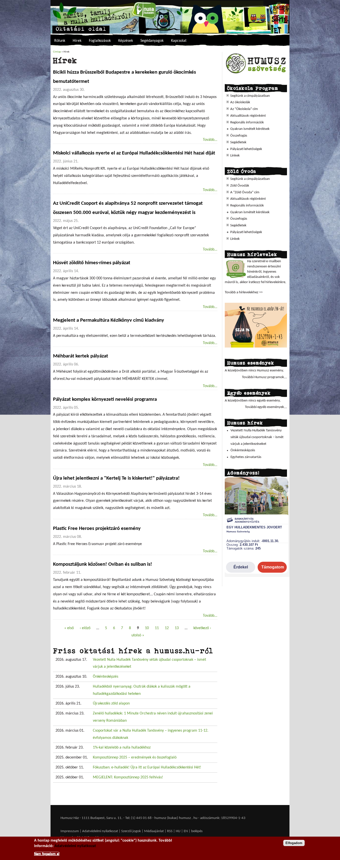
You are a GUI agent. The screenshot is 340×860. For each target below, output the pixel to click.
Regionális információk (247, 122)
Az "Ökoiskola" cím (244, 109)
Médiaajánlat (154, 831)
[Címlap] (170, 17)
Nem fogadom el (46, 853)
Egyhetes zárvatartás (245, 457)
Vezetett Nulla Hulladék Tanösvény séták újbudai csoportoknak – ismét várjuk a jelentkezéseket (256, 437)
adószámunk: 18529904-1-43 (222, 818)
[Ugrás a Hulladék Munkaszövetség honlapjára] (256, 73)
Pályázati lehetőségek (246, 149)
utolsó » (137, 635)
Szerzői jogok (131, 831)
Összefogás (238, 136)
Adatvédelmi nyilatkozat (100, 831)
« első (69, 628)
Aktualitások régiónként (248, 116)
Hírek (77, 41)
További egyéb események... (266, 407)
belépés (197, 831)
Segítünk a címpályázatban (250, 96)
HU (178, 831)
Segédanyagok (152, 41)
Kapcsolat (178, 41)
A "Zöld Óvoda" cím (244, 192)
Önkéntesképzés (105, 677)
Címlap (57, 52)
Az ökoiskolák (240, 102)
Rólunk (59, 41)
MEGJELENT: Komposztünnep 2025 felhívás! (128, 777)
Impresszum (69, 831)
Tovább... (210, 140)
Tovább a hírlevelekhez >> (244, 292)
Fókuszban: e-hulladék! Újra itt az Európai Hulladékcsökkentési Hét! (147, 767)
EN (186, 831)
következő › (202, 628)
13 (177, 628)
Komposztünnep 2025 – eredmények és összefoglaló (134, 757)
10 (147, 628)
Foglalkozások (100, 41)
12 (167, 628)
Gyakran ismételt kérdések (250, 129)
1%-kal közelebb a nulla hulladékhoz (122, 748)
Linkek (235, 155)
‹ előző (85, 628)
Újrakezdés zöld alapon (111, 704)
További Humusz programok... (264, 377)
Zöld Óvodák (239, 186)
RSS (169, 831)
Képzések (125, 41)
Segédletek (238, 142)
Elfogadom (293, 843)
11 (157, 628)
